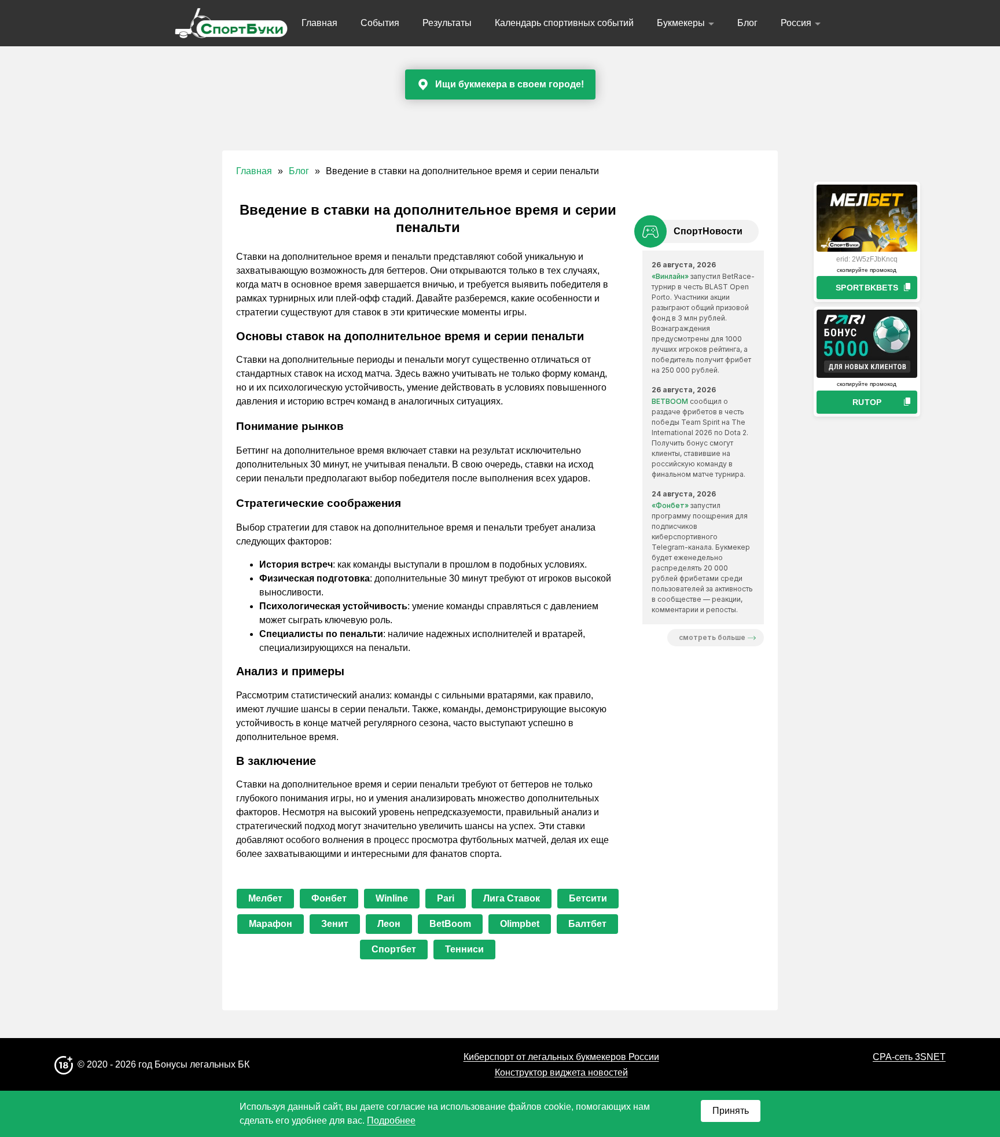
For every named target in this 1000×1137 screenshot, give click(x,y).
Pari (445, 898)
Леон (388, 924)
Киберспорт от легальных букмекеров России (561, 1057)
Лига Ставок (511, 898)
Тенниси (464, 949)
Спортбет (394, 949)
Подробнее (391, 1120)
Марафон (270, 924)
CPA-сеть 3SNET (909, 1057)
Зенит (334, 924)
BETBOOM (670, 401)
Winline (392, 898)
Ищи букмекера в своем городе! (509, 84)
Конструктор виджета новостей (561, 1072)
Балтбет (587, 924)
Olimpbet (519, 924)
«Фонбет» (670, 505)
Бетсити (588, 898)
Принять (730, 1111)
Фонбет (329, 898)
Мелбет (265, 898)
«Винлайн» (670, 276)
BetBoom (450, 924)
